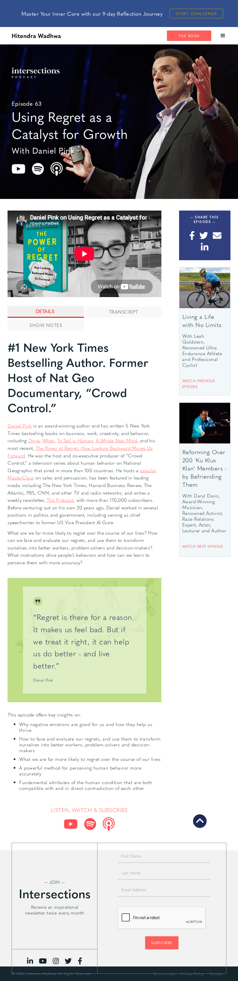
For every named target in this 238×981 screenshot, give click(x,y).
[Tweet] (204, 235)
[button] (223, 35)
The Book (189, 35)
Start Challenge (196, 13)
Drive (33, 440)
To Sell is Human (75, 440)
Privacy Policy (192, 973)
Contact (216, 973)
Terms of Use (164, 973)
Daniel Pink (20, 425)
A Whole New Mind (116, 440)
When (48, 440)
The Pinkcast (60, 500)
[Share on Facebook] (191, 235)
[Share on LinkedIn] (204, 247)
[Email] (217, 235)
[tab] (46, 312)
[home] (36, 35)
